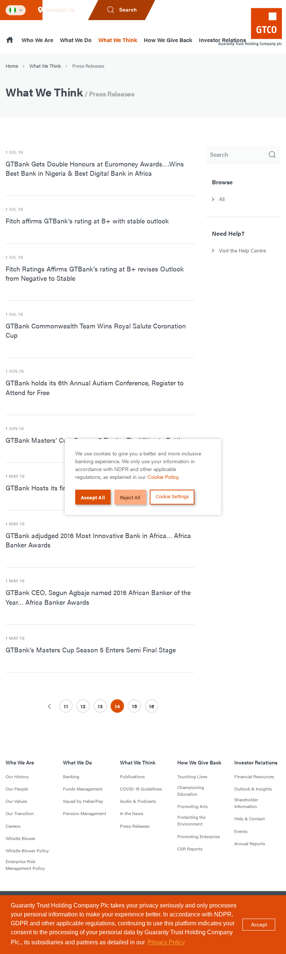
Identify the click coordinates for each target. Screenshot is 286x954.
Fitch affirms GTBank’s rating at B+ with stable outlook (87, 220)
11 (66, 706)
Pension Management (84, 813)
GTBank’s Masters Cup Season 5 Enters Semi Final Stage (91, 649)
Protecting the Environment (191, 820)
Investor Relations (255, 762)
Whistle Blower (20, 838)
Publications (132, 776)
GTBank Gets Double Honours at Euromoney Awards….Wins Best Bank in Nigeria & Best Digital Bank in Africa (95, 168)
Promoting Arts (192, 806)
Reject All (130, 497)
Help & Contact (249, 818)
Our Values (16, 801)
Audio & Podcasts (138, 801)
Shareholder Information (246, 803)
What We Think (117, 40)
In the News (131, 813)
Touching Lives (192, 776)
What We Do (76, 40)
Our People (17, 788)
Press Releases (135, 826)
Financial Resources (254, 776)
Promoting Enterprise (198, 836)
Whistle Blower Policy (27, 850)
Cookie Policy (162, 476)
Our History (17, 776)
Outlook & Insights (253, 788)
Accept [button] (259, 925)
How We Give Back (168, 40)
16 (151, 706)
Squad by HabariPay (83, 801)
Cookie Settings (172, 496)
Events (241, 831)
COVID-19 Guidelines (141, 788)
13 (100, 706)
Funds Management (82, 788)
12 (83, 706)
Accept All (93, 497)
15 (134, 706)
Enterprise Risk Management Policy (25, 864)
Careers (13, 826)
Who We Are (37, 40)
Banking (71, 776)
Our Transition (20, 813)
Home (12, 65)
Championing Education (190, 790)
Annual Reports (249, 843)
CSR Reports (190, 848)
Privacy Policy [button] (166, 942)
